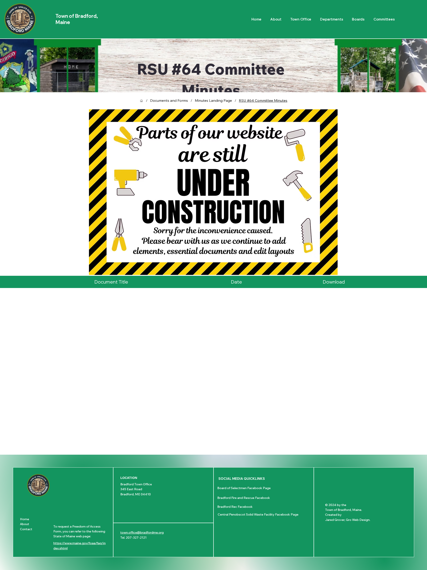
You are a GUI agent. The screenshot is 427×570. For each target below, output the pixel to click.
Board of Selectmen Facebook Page (244, 488)
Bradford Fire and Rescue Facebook (243, 498)
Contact (26, 529)
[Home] (141, 101)
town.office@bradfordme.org (142, 532)
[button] (332, 19)
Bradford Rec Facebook (235, 507)
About (24, 524)
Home (24, 519)
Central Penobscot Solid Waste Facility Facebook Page (258, 514)
